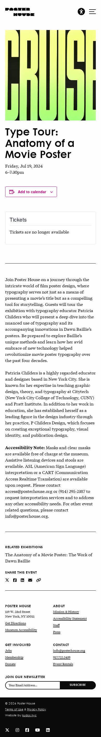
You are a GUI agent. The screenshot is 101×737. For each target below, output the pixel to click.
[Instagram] (17, 730)
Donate (10, 663)
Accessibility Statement (70, 618)
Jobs (8, 650)
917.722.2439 (61, 657)
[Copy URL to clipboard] (38, 580)
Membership (14, 657)
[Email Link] (30, 580)
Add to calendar (32, 191)
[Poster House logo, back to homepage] (19, 9)
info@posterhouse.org (69, 650)
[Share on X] (7, 580)
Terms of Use (14, 709)
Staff (56, 625)
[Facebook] (27, 730)
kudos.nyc (29, 715)
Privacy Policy (36, 709)
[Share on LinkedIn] (23, 580)
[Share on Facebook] (15, 580)
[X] (7, 730)
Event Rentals (63, 663)
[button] (81, 11)
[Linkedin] (48, 730)
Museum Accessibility (21, 629)
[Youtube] (37, 730)
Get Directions (15, 623)
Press (56, 631)
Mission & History (66, 611)
